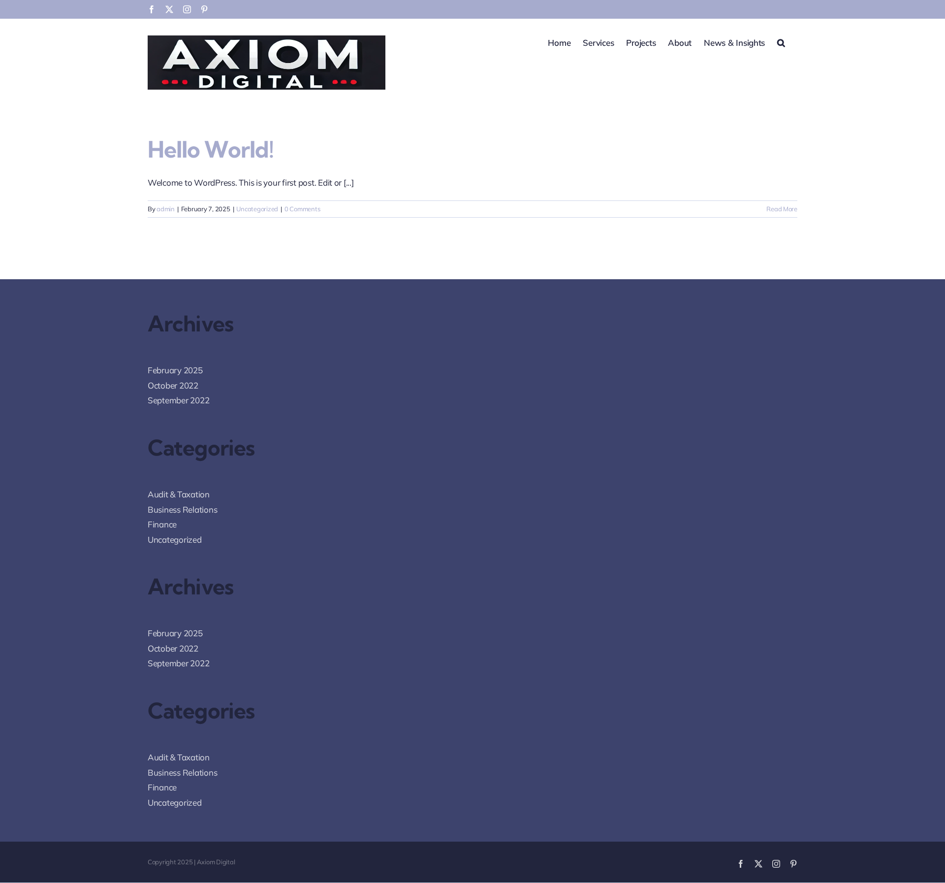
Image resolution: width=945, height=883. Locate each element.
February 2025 (175, 370)
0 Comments (302, 209)
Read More (781, 209)
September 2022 (178, 400)
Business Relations (182, 509)
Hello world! (211, 149)
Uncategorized (257, 209)
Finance (162, 524)
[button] (781, 42)
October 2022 (173, 385)
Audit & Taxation (179, 494)
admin (166, 209)
